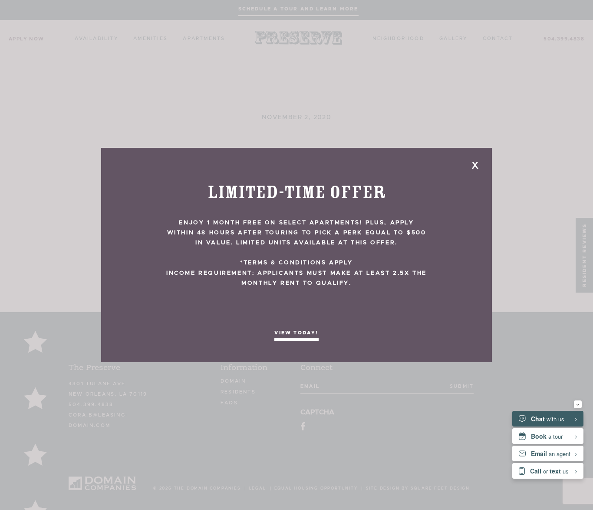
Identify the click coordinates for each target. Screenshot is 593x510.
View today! (296, 332)
